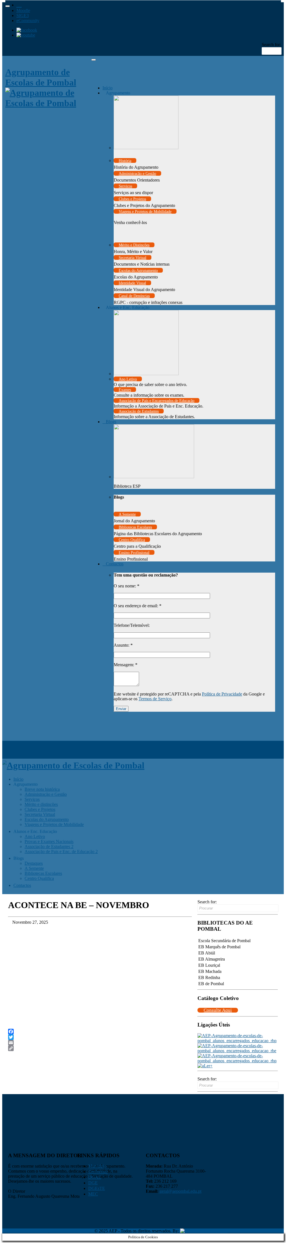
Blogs (111, 421)
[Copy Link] (100, 1048)
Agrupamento (118, 93)
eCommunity (27, 20)
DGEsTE (96, 1188)
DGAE (94, 1177)
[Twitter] (100, 1037)
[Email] (100, 1043)
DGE (93, 1182)
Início (108, 87)
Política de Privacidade (222, 694)
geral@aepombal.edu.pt (179, 1191)
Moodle (23, 10)
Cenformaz (98, 1171)
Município (97, 1166)
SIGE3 (22, 15)
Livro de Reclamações (69, 1230)
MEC (93, 1194)
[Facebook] (100, 1031)
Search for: (271, 44)
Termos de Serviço (155, 698)
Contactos (114, 563)
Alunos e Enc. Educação (127, 307)
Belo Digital (217, 1230)
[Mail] (19, 4)
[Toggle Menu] (7, 6)
